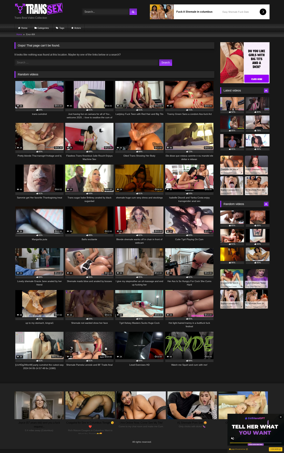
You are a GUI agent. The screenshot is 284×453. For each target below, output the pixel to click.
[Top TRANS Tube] (39, 9)
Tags (61, 28)
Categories (43, 28)
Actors (77, 28)
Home (24, 28)
